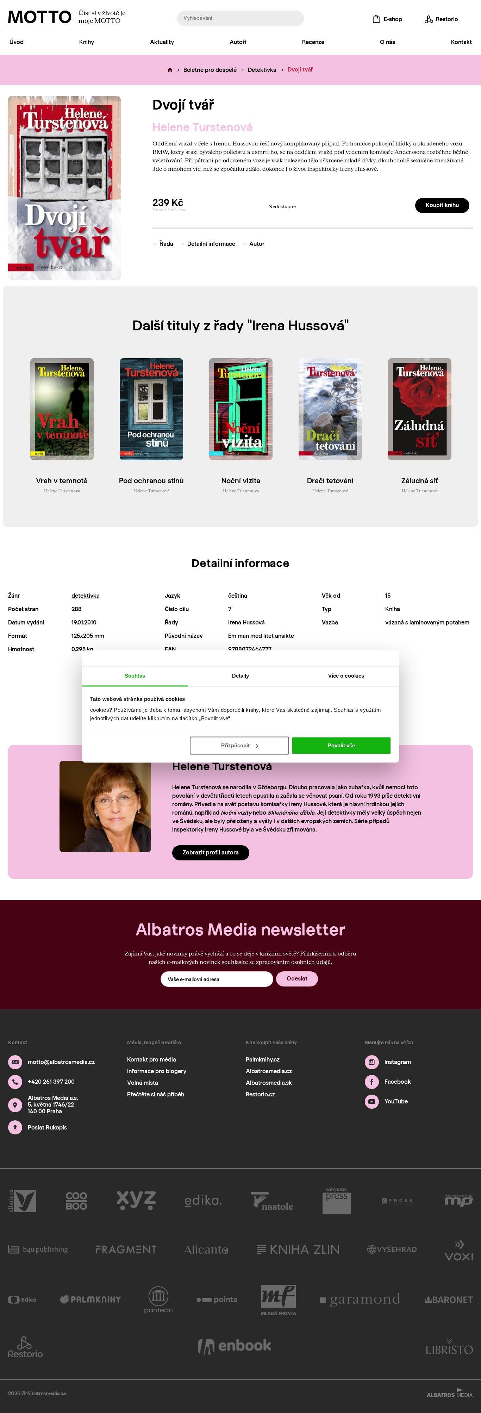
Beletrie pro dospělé (210, 70)
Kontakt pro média (151, 1059)
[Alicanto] (206, 1249)
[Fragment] (126, 1249)
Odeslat (297, 978)
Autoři (238, 42)
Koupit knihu (442, 205)
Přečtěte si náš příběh (155, 1094)
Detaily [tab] (240, 676)
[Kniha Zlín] (298, 1249)
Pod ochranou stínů (151, 481)
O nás (387, 42)
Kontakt (461, 42)
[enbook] (234, 1347)
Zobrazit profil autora (211, 852)
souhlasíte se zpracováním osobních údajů (276, 961)
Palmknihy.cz (263, 1059)
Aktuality (162, 42)
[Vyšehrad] (392, 1249)
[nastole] (272, 1201)
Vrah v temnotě (62, 481)
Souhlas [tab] (135, 676)
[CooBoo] (76, 1201)
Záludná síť (419, 481)
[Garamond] (361, 1300)
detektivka (85, 595)
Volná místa (142, 1082)
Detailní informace (211, 244)
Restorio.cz (260, 1094)
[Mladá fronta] (278, 1300)
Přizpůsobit (235, 745)
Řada (166, 244)
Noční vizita (240, 481)
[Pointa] (217, 1300)
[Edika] (203, 1201)
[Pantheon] (158, 1300)
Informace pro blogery (156, 1071)
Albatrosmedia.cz (269, 1071)
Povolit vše (341, 745)
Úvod (17, 42)
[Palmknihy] (90, 1300)
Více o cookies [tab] (346, 676)
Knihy (86, 42)
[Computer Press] (336, 1201)
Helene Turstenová (202, 127)
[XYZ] (136, 1201)
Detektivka (262, 70)
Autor (256, 244)
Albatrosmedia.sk (269, 1082)
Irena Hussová (246, 622)
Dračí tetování (330, 481)
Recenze (313, 42)
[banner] (39, 17)
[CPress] (397, 1201)
